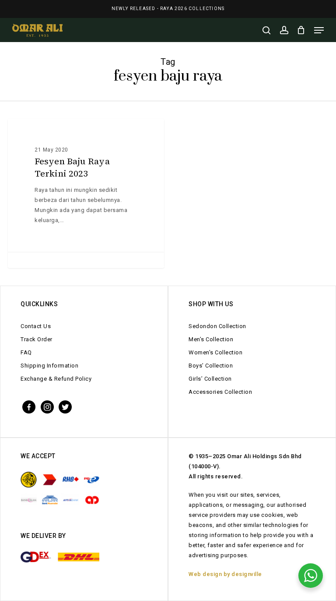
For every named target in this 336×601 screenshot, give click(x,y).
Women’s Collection (215, 352)
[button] (319, 30)
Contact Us (36, 326)
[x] (65, 406)
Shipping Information (49, 365)
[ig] (47, 406)
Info (28, 132)
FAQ (26, 352)
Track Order (36, 339)
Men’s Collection (211, 339)
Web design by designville (225, 574)
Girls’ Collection (210, 378)
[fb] (29, 406)
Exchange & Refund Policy (56, 378)
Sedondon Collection (217, 326)
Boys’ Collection (211, 365)
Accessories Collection (220, 392)
